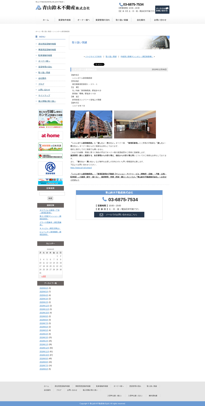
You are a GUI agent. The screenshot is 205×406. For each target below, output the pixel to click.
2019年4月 (44, 334)
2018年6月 (44, 369)
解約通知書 (153, 396)
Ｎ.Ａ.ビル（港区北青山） (50, 228)
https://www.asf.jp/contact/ (81, 168)
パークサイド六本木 (93, 56)
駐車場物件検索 (45, 55)
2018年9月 (44, 359)
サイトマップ (44, 95)
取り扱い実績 (121, 20)
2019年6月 (44, 327)
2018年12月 (44, 348)
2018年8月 (44, 362)
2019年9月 (44, 316)
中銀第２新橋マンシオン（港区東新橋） (137, 56)
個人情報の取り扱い (47, 101)
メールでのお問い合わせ (162, 10)
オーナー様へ (83, 20)
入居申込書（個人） (114, 396)
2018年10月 (44, 355)
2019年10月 (44, 313)
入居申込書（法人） (135, 396)
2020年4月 (44, 295)
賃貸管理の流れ (102, 20)
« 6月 (44, 276)
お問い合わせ (159, 20)
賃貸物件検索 (64, 20)
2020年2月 (44, 302)
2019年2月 (44, 341)
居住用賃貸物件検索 (47, 44)
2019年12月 (44, 306)
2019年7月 (44, 323)
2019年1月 (44, 344)
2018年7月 (44, 366)
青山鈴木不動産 (63, 7)
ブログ (41, 84)
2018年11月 (44, 352)
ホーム (45, 20)
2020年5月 (44, 292)
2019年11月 (44, 309)
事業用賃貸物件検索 (47, 49)
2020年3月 (44, 299)
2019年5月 (44, 330)
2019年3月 (44, 337)
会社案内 (140, 20)
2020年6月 (44, 288)
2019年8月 (44, 320)
